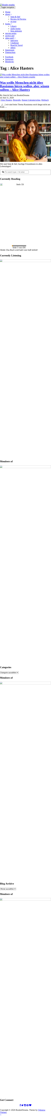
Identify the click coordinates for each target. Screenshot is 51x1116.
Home (7, 12)
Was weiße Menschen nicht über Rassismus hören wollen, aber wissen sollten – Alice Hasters (24, 86)
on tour (13, 21)
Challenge (14, 43)
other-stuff (9, 38)
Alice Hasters (6, 100)
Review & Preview (18, 19)
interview (14, 40)
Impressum (9, 50)
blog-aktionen (16, 31)
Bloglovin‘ (9, 61)
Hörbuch (45, 100)
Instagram (9, 59)
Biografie (17, 100)
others (12, 47)
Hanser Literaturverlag (31, 100)
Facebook (9, 57)
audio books (15, 28)
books (8, 24)
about (7, 14)
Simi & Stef (15, 17)
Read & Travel (16, 45)
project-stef (9, 36)
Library (13, 26)
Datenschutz (10, 52)
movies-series (10, 33)
